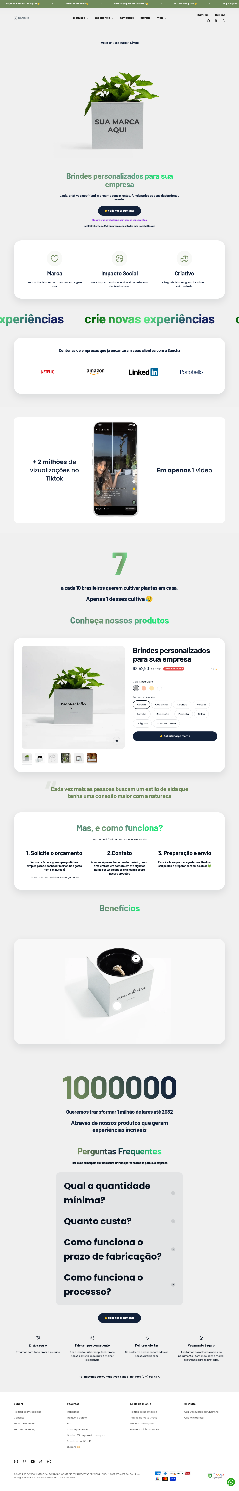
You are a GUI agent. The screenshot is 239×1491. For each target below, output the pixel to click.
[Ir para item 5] (79, 758)
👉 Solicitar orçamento (119, 210)
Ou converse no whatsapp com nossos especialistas (119, 219)
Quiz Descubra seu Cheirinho (201, 1411)
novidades (127, 18)
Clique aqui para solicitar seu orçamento (54, 877)
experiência (102, 18)
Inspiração (73, 1411)
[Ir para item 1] (27, 758)
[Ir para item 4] (66, 758)
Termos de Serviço (25, 1429)
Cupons (220, 15)
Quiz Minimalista (194, 1417)
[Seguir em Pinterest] (24, 1461)
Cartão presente (77, 1429)
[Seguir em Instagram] (16, 1461)
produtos (79, 18)
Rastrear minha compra (144, 1429)
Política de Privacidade (27, 1411)
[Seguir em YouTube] (32, 1461)
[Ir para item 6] (92, 758)
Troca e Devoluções (142, 1423)
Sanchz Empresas (24, 1423)
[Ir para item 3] (53, 758)
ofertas (145, 18)
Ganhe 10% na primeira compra (86, 1435)
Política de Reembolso (143, 1411)
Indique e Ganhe (77, 1417)
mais (160, 18)
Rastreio (202, 15)
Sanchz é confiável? (79, 1441)
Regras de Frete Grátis (143, 1417)
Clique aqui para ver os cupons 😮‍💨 (108, 3)
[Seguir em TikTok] (41, 1461)
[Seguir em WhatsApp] (49, 1461)
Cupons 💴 (73, 1447)
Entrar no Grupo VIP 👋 (54, 3)
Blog (69, 1423)
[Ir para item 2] (40, 758)
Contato (19, 1417)
